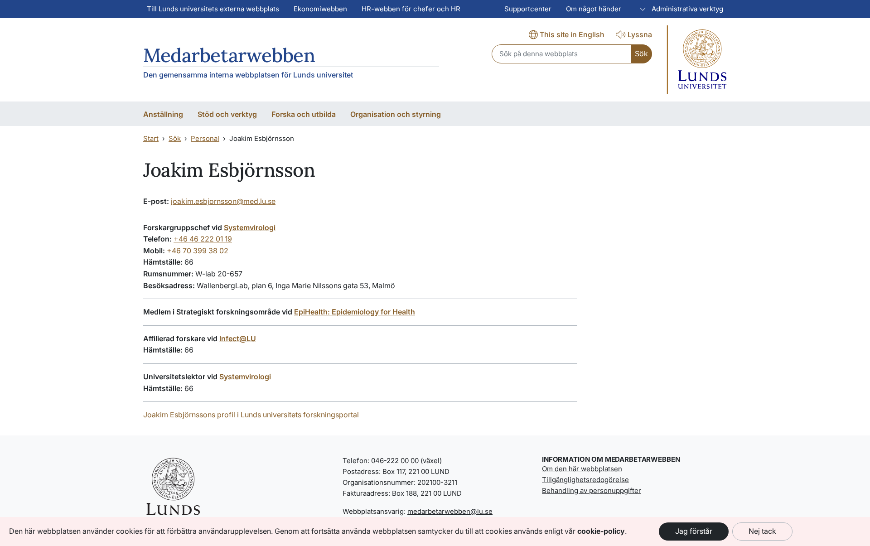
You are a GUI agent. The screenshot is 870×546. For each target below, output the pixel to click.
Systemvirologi (250, 227)
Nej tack (762, 531)
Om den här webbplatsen (582, 468)
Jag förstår (693, 531)
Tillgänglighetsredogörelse (585, 479)
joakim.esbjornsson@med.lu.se (223, 201)
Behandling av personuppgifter (591, 490)
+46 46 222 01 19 (203, 238)
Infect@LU (237, 338)
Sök (175, 138)
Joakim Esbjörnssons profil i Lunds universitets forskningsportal (251, 414)
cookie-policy (601, 531)
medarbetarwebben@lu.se (450, 511)
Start (151, 138)
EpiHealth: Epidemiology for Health (354, 311)
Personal (205, 138)
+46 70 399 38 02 (197, 250)
